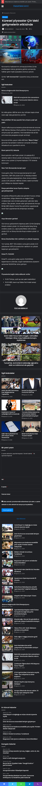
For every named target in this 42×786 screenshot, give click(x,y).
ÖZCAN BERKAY (9, 29)
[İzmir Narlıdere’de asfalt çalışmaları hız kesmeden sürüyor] (7, 648)
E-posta (4, 487)
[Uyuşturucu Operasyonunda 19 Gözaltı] (7, 581)
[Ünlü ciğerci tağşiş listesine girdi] (7, 639)
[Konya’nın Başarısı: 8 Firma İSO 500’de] (31, 383)
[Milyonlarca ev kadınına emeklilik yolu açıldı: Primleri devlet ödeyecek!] (7, 545)
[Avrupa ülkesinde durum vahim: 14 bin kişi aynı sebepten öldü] (7, 693)
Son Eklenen (21, 519)
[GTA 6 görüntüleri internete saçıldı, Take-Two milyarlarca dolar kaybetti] (7, 675)
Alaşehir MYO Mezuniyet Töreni (25, 596)
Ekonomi (12, 13)
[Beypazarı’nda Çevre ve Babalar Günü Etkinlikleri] (7, 563)
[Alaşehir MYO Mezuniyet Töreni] (7, 598)
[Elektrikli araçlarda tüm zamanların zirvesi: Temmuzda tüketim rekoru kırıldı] (7, 100)
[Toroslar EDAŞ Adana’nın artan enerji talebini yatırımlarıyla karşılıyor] (31, 405)
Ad (3, 479)
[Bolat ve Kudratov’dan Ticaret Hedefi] (31, 426)
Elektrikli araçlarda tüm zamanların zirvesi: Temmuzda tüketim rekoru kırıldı (26, 100)
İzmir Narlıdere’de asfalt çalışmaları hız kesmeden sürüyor (26, 646)
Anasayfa (6, 13)
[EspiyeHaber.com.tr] (21, 6)
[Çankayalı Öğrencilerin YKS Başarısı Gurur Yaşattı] (7, 666)
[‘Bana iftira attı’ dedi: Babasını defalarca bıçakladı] (7, 630)
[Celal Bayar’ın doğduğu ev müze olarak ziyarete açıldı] (7, 527)
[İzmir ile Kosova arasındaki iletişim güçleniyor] (7, 536)
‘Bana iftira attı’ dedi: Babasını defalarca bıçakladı (25, 629)
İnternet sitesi (6, 494)
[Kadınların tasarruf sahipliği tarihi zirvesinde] (11, 405)
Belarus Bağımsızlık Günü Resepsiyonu (15, 91)
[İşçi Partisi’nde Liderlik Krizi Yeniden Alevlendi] (7, 572)
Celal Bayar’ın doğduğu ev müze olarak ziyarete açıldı (25, 526)
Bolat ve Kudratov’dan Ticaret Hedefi (30, 435)
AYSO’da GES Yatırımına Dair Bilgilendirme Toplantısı (10, 392)
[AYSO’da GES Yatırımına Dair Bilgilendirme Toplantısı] (11, 383)
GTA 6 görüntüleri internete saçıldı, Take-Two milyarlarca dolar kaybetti (26, 674)
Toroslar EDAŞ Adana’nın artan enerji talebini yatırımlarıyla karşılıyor (30, 414)
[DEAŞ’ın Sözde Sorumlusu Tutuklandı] (7, 554)
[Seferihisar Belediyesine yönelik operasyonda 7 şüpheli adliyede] (7, 589)
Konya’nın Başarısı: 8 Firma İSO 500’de (29, 391)
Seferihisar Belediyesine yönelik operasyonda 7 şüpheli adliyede (25, 588)
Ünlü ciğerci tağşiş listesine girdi (25, 637)
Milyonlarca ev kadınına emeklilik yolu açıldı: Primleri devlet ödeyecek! (26, 545)
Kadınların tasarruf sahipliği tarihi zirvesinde (10, 413)
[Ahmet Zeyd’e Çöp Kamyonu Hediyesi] (7, 684)
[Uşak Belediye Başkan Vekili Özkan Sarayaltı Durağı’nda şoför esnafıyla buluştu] (7, 612)
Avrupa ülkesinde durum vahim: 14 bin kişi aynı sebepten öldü (26, 692)
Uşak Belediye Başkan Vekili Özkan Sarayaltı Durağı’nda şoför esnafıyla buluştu (26, 612)
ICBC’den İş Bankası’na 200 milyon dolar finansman (10, 435)
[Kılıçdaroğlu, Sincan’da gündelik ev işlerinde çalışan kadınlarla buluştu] (7, 622)
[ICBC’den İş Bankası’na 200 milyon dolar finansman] (11, 426)
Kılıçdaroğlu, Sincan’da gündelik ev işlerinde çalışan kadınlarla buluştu (26, 620)
